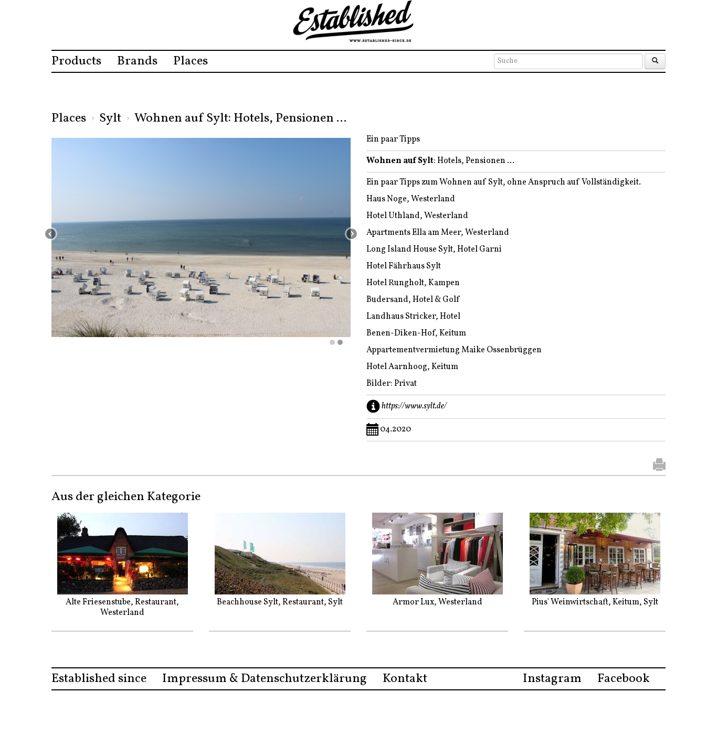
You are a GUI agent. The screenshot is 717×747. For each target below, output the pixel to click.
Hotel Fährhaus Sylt (403, 266)
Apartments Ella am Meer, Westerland (438, 233)
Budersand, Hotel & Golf (412, 300)
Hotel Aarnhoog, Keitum (412, 367)
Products (76, 61)
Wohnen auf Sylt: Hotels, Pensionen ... (240, 118)
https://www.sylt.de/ (414, 406)
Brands (137, 61)
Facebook (623, 679)
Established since (98, 679)
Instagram (552, 679)
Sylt (110, 118)
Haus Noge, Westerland (410, 199)
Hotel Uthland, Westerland (418, 216)
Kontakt (405, 679)
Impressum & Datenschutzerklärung (264, 679)
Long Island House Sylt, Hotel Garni (434, 249)
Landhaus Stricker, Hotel (413, 316)
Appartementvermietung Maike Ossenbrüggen (454, 350)
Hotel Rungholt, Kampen (413, 283)
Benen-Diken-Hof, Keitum (416, 333)
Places (190, 61)
